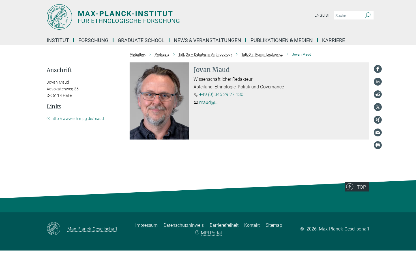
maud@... (208, 102)
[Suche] (368, 15)
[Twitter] (378, 107)
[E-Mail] (378, 132)
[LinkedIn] (378, 81)
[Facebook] (378, 69)
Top (361, 187)
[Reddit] (378, 94)
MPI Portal (211, 233)
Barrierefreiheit (224, 225)
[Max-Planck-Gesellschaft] (57, 229)
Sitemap (274, 225)
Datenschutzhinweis (184, 225)
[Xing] (378, 120)
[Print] (378, 145)
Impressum (146, 225)
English (322, 15)
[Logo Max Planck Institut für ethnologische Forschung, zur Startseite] (153, 17)
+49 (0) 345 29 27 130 (221, 94)
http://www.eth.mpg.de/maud (78, 118)
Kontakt (252, 225)
